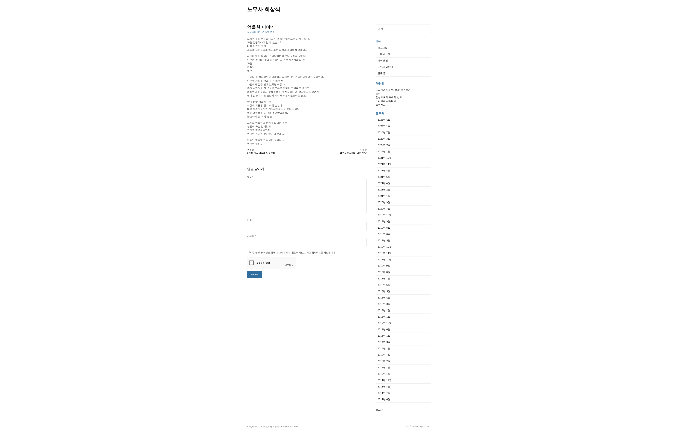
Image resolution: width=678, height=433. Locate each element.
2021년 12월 (384, 157)
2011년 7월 (383, 393)
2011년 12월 (384, 380)
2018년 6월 (383, 284)
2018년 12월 (384, 246)
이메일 (251, 236)
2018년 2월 (383, 310)
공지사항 (382, 47)
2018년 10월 (384, 259)
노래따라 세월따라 (386, 101)
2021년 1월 (383, 196)
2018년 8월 (383, 272)
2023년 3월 (383, 138)
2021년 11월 (384, 164)
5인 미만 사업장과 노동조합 (261, 151)
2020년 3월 (383, 208)
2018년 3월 (383, 304)
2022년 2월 (383, 145)
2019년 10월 (384, 215)
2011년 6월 (383, 399)
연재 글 (381, 73)
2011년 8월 (383, 386)
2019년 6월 (383, 234)
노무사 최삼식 (263, 9)
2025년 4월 (383, 119)
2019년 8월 (383, 227)
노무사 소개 (384, 54)
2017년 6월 (383, 329)
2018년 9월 (383, 265)
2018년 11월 (384, 253)
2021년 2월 (383, 189)
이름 (250, 220)
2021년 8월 (383, 170)
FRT (429, 426)
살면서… (381, 104)
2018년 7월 (383, 278)
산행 (378, 93)
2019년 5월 (383, 240)
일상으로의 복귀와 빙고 (389, 97)
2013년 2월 (383, 361)
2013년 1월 (383, 367)
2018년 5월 (383, 291)
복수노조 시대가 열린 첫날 (353, 151)
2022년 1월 (383, 151)
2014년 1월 (383, 348)
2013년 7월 (383, 354)
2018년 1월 (383, 316)
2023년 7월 (383, 132)
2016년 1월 (383, 335)
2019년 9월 (383, 221)
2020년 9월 (383, 202)
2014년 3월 (383, 342)
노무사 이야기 (385, 66)
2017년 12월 (384, 323)
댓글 (250, 176)
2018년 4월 (383, 297)
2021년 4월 (383, 183)
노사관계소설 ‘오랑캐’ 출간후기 (393, 89)
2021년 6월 (383, 176)
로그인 (379, 409)
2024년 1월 (383, 126)
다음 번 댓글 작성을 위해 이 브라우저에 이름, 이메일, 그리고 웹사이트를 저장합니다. (293, 252)
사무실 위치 (384, 60)
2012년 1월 (383, 373)
